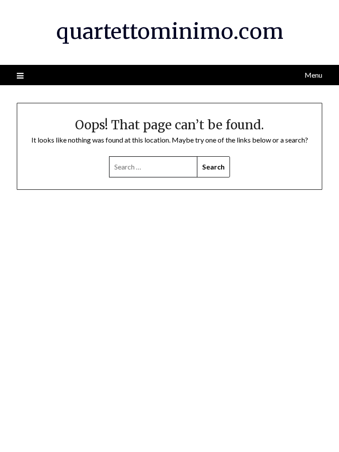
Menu (313, 75)
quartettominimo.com (169, 31)
